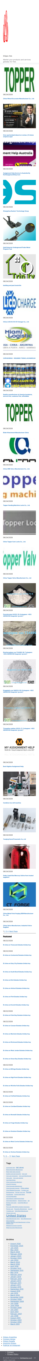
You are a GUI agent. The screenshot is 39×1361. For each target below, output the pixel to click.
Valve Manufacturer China (13, 1218)
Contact (10, 1352)
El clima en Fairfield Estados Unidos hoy (16, 1096)
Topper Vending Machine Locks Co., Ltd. (16, 505)
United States (16, 1215)
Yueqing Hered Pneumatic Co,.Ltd (14, 839)
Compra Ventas (9, 1339)
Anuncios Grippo (9, 1343)
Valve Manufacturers (26, 1218)
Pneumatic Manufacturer (20, 1209)
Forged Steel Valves (19, 1194)
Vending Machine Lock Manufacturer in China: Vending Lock (18, 1223)
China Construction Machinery (14, 1182)
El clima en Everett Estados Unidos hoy (16, 1005)
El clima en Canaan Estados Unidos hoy (16, 1025)
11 (10, 1156)
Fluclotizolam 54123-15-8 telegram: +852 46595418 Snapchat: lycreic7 (17, 615)
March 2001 (15, 1324)
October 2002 (16, 1322)
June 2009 (14, 1305)
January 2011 (15, 1285)
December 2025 (16, 1246)
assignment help (10, 1167)
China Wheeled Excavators (13, 1190)
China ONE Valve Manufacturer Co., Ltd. (16, 469)
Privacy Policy (12, 1354)
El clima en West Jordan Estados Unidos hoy (18, 1050)
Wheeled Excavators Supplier (14, 1225)
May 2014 (14, 1272)
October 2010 (15, 1287)
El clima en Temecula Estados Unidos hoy (17, 945)
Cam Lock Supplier (18, 1178)
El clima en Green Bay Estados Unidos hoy (17, 1059)
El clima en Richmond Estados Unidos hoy (17, 1042)
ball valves (20, 1167)
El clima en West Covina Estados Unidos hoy (18, 1141)
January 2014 (15, 1277)
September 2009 (17, 1301)
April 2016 (14, 1266)
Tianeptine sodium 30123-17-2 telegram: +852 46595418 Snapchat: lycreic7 (18, 729)
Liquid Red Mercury (23, 1202)
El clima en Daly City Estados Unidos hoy (16, 963)
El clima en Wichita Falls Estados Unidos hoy (18, 1085)
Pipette (8, 1204)
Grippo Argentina (10, 1337)
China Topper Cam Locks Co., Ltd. (14, 542)
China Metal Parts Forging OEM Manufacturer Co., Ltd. (18, 914)
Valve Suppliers (10, 1220)
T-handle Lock (10, 1211)
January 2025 (15, 1256)
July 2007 (14, 1310)
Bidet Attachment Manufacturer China (16, 432)
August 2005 (15, 1318)
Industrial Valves (22, 1200)
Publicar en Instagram (11, 1345)
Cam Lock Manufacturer (25, 1176)
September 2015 (16, 1270)
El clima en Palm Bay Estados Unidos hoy (16, 1015)
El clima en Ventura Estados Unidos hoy (16, 1152)
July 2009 (14, 1303)
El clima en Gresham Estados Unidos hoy (16, 1131)
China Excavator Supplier (13, 1188)
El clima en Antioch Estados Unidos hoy (16, 988)
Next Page (13, 931)
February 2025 (16, 1254)
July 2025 (14, 1248)
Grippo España (9, 1341)
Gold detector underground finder (15, 1198)
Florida (28, 1192)
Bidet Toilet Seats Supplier (13, 1171)
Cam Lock (24, 1174)
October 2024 (16, 1258)
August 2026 (15, 1244)
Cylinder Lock (25, 1190)
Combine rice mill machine (12, 803)
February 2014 (16, 1275)
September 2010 (16, 1289)
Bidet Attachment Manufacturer (14, 1169)
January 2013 (15, 1281)
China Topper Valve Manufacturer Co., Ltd (17, 578)
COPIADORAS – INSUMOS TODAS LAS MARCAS (19, 358)
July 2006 (14, 1316)
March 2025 (15, 1252)
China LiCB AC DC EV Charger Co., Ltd (16, 322)
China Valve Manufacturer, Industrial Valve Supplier (17, 926)
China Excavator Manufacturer (14, 1186)
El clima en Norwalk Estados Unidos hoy (16, 1114)
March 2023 (15, 1262)
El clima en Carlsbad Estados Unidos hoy (16, 1106)
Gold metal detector (11, 1200)
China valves (25, 1188)
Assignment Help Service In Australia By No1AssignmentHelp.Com (16, 174)
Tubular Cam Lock (11, 1213)
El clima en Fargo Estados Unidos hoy (15, 1123)
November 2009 (16, 1297)
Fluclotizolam (9, 1194)
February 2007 (16, 1314)
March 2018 (15, 1264)
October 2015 (15, 1268)
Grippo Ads (7, 56)
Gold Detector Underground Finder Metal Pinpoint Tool (16, 248)
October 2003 (16, 1320)
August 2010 (15, 1291)
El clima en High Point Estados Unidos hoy (17, 1077)
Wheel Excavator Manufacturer (14, 1227)
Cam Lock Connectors (12, 1176)
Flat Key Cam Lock (20, 1192)
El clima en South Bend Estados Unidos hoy (17, 972)
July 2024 (14, 1260)
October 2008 (16, 1308)
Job (29, 1200)
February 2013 (16, 1279)
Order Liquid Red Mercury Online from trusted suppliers (18, 876)
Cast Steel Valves (10, 1180)
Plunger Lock (9, 1209)
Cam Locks (9, 1178)
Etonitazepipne (10, 1192)
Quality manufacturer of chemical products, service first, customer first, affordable (17, 395)
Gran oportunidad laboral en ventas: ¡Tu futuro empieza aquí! (18, 135)
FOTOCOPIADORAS (11, 1196)
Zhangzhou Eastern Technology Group (16, 211)
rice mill (30, 1209)
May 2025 (14, 1250)
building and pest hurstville (12, 285)
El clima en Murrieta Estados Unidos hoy (16, 1034)
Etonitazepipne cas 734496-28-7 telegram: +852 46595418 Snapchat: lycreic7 (17, 653)
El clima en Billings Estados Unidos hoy (16, 1069)
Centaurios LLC (26, 1358)
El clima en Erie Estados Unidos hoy (15, 980)
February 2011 (15, 1283)
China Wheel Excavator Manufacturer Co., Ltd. (18, 98)
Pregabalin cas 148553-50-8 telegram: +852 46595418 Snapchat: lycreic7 (18, 691)
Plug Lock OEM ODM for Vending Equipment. (18, 1207)
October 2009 (16, 1299)
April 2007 (14, 1312)
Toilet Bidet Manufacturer (21, 1211)
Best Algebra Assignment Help (13, 766)
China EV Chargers (11, 1184)
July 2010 (14, 1293)
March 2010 (15, 1295)
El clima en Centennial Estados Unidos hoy (17, 955)
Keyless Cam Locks (11, 1202)
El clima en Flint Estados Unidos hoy (15, 996)
